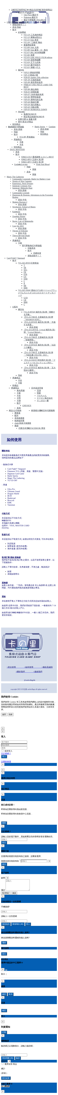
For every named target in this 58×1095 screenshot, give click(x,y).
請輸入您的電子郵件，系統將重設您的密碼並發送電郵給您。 (27, 837)
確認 (14, 893)
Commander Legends (20, 193)
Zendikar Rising (18, 216)
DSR (25, 279)
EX (25, 277)
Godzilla (17, 164)
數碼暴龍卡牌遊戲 (16, 127)
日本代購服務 (49, 410)
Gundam (52, 127)
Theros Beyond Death (21, 236)
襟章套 (17, 413)
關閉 (4, 823)
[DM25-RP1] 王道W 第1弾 (32, 162)
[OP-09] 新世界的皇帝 (33, 82)
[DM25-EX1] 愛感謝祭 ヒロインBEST (37, 157)
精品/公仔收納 (15, 410)
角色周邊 (21, 390)
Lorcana (24, 164)
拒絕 (10, 714)
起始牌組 (22, 32)
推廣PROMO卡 (30, 114)
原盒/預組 (16, 27)
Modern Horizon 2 (19, 202)
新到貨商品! (47, 10)
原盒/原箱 (18, 129)
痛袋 (16, 426)
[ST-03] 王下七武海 (32, 62)
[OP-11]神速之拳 (31, 75)
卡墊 (19, 398)
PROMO (21, 112)
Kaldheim (16, 212)
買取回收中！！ (19, 25)
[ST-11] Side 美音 (31, 40)
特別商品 (16, 124)
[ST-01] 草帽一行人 (32, 67)
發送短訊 (6, 924)
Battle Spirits (40, 127)
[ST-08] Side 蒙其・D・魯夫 (36, 50)
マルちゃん (42, 396)
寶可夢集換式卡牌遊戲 (32, 246)
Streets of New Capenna (22, 181)
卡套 (21, 142)
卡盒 (21, 145)
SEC (25, 270)
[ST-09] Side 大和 (31, 47)
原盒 (17, 152)
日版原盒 (31, 248)
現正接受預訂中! (22, 10)
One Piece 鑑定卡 (31, 15)
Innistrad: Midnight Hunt (22, 188)
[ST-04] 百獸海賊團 (32, 60)
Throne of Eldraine (20, 231)
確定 (4, 994)
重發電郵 (7, 1058)
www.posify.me (10, 723)
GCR (26, 298)
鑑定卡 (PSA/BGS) (26, 12)
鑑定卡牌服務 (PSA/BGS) (35, 20)
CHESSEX (26, 406)
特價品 (15, 385)
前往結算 (6, 1078)
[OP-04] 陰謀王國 (31, 102)
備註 (3, 890)
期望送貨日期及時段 (10, 861)
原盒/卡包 (22, 200)
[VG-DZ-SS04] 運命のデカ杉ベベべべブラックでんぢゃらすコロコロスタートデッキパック (37, 292)
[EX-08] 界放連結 (27, 137)
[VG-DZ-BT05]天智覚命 (28, 263)
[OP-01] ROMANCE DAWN (35, 109)
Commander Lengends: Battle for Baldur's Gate (31, 179)
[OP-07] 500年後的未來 (34, 94)
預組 (16, 132)
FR (25, 272)
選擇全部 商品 (10, 1064)
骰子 (19, 403)
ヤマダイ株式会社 (45, 398)
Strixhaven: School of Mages (23, 207)
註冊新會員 (6, 762)
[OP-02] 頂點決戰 (31, 107)
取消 (10, 994)
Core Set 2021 (18, 226)
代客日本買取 (24, 428)
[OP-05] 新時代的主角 (33, 99)
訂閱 (4, 1032)
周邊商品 (18, 139)
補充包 (21, 70)
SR (25, 268)
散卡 (14, 30)
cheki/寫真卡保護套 (22, 423)
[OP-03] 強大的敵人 (32, 105)
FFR (25, 274)
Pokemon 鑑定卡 (31, 17)
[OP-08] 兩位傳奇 (31, 89)
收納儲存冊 (19, 421)
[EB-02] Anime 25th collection (36, 77)
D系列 (15, 307)
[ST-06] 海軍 (29, 55)
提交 (4, 842)
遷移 (4, 943)
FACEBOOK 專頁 (37, 428)
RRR (25, 288)
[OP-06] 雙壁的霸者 (32, 97)
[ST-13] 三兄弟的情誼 (33, 35)
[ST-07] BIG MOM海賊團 (34, 52)
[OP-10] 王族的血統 (32, 80)
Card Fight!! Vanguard (16, 258)
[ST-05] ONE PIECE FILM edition (38, 57)
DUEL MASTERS (17, 149)
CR (25, 300)
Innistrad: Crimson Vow (21, 186)
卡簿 (19, 401)
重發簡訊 (17, 924)
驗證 (18, 1058)
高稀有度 (37, 253)
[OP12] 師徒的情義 (32, 72)
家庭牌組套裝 (29, 45)
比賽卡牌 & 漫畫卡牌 (27, 119)
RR (25, 286)
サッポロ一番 (43, 401)
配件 (16, 416)
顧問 (3, 878)
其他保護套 (19, 418)
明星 (39, 393)
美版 (34, 169)
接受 (4, 714)
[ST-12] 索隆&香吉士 (33, 37)
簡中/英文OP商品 (25, 122)
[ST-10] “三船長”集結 (33, 42)
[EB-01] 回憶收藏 (31, 92)
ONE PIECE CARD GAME (18, 22)
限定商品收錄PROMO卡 (34, 117)
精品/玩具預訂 (36, 10)
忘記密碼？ (6, 754)
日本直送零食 (37, 388)
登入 (4, 756)
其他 (19, 408)
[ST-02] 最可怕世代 (32, 65)
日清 (39, 390)
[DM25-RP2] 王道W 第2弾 (32, 159)
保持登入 (8, 751)
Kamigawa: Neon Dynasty (22, 183)
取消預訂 (6, 893)
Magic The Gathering (15, 177)
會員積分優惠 (37, 410)
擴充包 (21, 309)
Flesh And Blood (43, 164)
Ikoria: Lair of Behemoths (22, 221)
